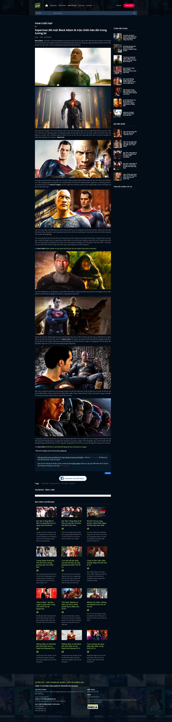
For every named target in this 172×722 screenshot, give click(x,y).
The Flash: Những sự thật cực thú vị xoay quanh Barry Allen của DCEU (70, 605)
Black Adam (45, 483)
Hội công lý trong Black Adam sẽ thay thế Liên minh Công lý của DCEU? (130, 92)
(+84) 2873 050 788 (40, 710)
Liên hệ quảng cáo (75, 682)
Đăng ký (118, 5)
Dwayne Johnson (55, 483)
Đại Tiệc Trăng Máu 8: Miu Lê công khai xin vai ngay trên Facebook (45, 523)
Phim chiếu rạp (72, 5)
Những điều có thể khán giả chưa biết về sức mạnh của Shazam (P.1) (71, 646)
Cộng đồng (53, 5)
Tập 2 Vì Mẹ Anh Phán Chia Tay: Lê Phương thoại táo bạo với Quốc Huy (130, 177)
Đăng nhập (129, 5)
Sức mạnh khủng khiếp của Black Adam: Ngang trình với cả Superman (129, 81)
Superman (72, 483)
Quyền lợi (39, 682)
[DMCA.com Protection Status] (92, 706)
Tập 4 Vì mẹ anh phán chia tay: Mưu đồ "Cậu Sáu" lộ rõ (130, 133)
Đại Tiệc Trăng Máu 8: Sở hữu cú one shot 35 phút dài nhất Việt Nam (71, 523)
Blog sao (89, 5)
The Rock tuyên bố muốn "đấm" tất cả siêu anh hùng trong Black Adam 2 (129, 59)
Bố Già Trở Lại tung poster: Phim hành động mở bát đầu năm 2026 (96, 523)
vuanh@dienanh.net (40, 708)
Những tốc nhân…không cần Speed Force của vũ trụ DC (96, 604)
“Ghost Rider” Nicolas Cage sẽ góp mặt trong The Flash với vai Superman (45, 605)
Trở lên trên (134, 720)
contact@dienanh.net (93, 697)
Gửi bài (108, 473)
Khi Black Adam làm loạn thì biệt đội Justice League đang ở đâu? (129, 48)
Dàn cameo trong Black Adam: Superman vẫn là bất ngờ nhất (129, 70)
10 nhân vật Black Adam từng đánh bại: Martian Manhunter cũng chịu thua (130, 37)
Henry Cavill (64, 483)
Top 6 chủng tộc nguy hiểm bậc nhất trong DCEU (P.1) (95, 646)
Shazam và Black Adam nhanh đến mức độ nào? (128, 113)
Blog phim (81, 5)
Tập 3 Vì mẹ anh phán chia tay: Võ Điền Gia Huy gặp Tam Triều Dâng (130, 144)
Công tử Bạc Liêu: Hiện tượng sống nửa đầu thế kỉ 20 (97, 562)
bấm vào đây (94, 457)
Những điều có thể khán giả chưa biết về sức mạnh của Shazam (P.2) (46, 646)
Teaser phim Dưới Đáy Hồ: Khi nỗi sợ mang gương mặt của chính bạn (45, 563)
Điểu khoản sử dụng (55, 682)
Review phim (62, 5)
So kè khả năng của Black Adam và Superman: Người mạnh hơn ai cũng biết (129, 103)
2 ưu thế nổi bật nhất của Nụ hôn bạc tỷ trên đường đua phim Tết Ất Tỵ (71, 563)
